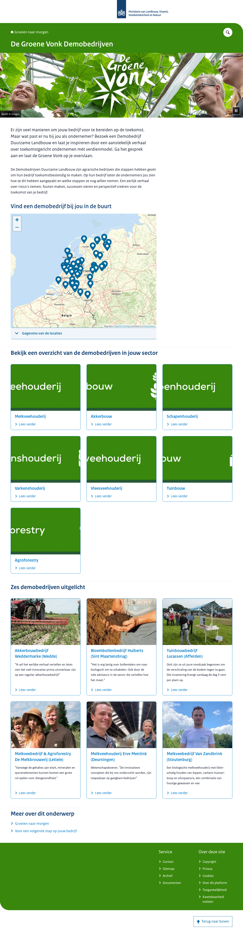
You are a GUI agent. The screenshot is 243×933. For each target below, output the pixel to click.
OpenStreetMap (122, 326)
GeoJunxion (149, 326)
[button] (72, 272)
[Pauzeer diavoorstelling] (236, 111)
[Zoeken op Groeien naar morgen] (227, 32)
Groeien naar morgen (31, 32)
